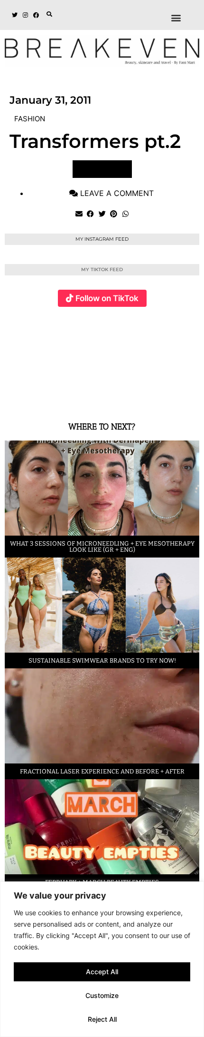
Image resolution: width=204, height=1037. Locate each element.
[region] (102, 959)
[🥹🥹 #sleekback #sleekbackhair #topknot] (158, 359)
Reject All (102, 1019)
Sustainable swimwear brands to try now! (102, 660)
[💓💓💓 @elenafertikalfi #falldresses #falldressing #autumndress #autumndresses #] (93, 359)
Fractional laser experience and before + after (102, 771)
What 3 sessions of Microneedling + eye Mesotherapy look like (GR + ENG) (102, 546)
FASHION (29, 118)
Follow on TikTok (107, 298)
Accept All (102, 972)
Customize (102, 995)
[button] (49, 14)
